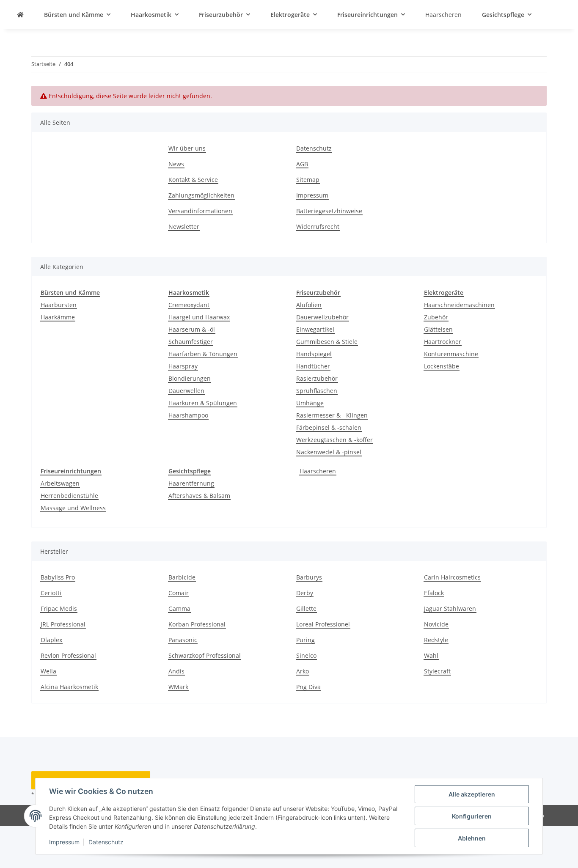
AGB (302, 164)
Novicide (436, 624)
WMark (178, 687)
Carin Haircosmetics (452, 577)
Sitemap (307, 180)
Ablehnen (472, 838)
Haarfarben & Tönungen (202, 354)
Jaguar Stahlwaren (450, 608)
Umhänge (310, 403)
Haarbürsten (59, 305)
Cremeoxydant (188, 305)
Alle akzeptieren (472, 794)
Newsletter (183, 226)
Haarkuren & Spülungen (202, 403)
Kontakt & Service (193, 180)
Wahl (431, 655)
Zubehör (436, 317)
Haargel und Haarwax (199, 317)
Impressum (64, 842)
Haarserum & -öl (191, 329)
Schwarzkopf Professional (204, 655)
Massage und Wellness (73, 508)
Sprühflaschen (316, 391)
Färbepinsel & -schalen (328, 427)
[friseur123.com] (20, 14)
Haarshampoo (188, 415)
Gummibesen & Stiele (327, 342)
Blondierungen (189, 378)
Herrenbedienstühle (69, 496)
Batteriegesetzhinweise (329, 211)
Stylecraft (437, 671)
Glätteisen (438, 329)
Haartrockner (442, 342)
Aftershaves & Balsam (199, 496)
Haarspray (183, 366)
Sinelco (306, 655)
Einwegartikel (315, 329)
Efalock (434, 593)
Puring (305, 640)
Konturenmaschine (451, 354)
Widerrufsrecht (317, 226)
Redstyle (436, 640)
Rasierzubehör (317, 378)
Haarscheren (318, 471)
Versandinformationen (200, 211)
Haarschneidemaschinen (459, 305)
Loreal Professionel (323, 624)
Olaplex (51, 640)
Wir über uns (187, 148)
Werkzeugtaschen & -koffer (334, 440)
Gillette (306, 608)
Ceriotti (51, 593)
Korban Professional (197, 624)
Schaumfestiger (190, 342)
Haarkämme (58, 317)
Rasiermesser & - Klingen (332, 415)
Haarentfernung (191, 483)
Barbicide (181, 577)
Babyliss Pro (58, 577)
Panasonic (182, 640)
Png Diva (308, 687)
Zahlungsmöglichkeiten (201, 195)
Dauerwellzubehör (322, 317)
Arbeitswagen (60, 483)
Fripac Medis (59, 608)
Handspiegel (314, 354)
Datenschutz (106, 842)
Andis (176, 671)
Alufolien (309, 305)
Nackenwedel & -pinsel (328, 452)
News (176, 164)
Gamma (179, 608)
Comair (178, 593)
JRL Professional (63, 624)
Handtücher (313, 366)
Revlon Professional (68, 655)
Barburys (309, 577)
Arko (302, 671)
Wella (48, 671)
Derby (304, 593)
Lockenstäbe (441, 366)
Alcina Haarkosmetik (69, 687)
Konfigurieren (472, 816)
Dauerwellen (186, 391)
